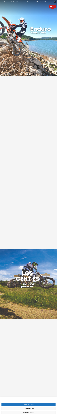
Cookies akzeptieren (28, 404)
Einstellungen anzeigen (28, 412)
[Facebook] (2, 2)
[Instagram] (4, 2)
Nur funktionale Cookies (28, 408)
